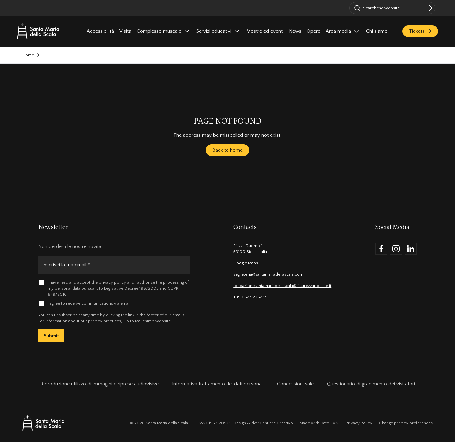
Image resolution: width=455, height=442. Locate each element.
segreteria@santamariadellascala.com (268, 274)
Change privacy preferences (406, 423)
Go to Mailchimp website (147, 321)
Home (28, 55)
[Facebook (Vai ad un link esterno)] (381, 249)
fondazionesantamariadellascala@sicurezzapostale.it (282, 285)
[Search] (429, 8)
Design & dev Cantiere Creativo (263, 423)
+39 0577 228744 (250, 297)
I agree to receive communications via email (89, 303)
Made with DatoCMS (319, 423)
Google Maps (245, 263)
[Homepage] (38, 31)
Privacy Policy (359, 423)
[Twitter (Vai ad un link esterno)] (411, 249)
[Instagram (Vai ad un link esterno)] (396, 249)
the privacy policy (109, 282)
